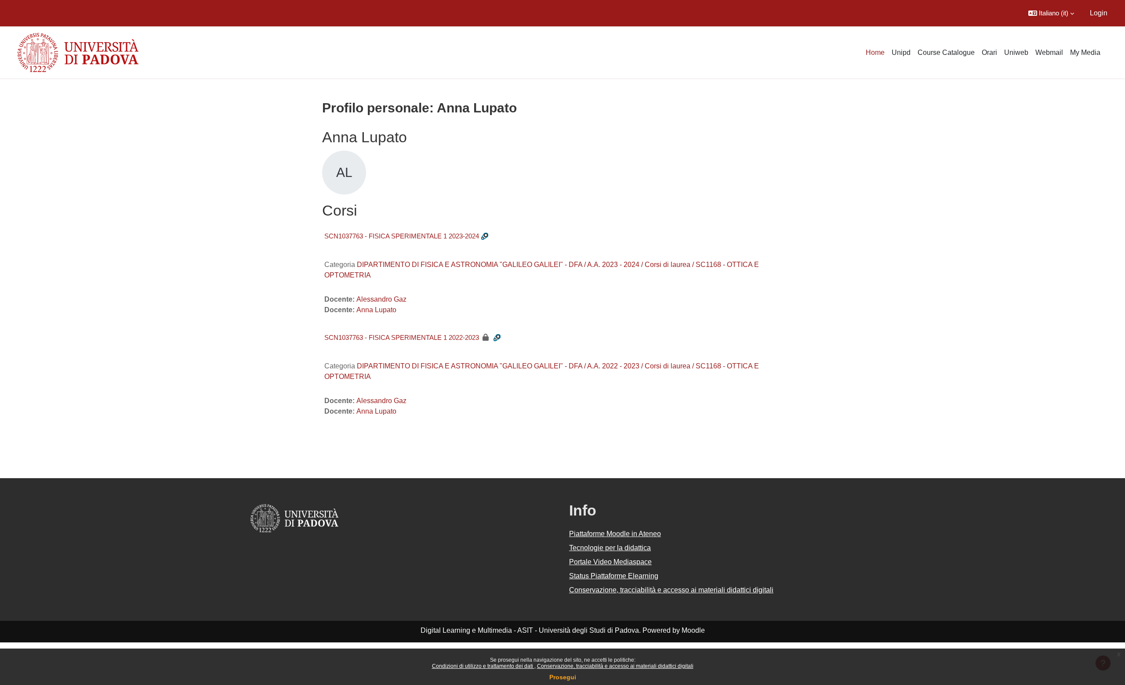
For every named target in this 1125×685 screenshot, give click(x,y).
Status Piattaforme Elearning (613, 576)
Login (1098, 13)
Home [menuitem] (875, 52)
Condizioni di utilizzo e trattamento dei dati (483, 666)
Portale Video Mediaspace (610, 562)
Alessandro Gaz (381, 299)
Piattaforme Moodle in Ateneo (615, 533)
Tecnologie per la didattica (610, 548)
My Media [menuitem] (1085, 52)
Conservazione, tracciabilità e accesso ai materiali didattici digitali (615, 666)
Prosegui (562, 677)
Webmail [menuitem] (1049, 52)
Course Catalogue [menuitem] (946, 52)
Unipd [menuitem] (901, 52)
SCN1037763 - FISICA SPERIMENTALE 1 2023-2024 (401, 236)
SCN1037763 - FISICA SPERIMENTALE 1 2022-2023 (401, 337)
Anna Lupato (376, 310)
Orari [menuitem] (989, 52)
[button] (1051, 13)
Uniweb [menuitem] (1016, 52)
